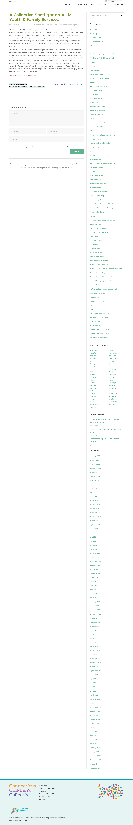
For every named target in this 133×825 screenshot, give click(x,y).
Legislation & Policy (97, 252)
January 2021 (94, 703)
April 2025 (93, 496)
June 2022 (93, 634)
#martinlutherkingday (98, 107)
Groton (92, 383)
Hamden (93, 388)
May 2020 (93, 736)
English (111, 1)
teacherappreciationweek (99, 317)
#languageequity (96, 98)
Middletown (94, 407)
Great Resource (95, 224)
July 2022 (93, 630)
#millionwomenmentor (98, 123)
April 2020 (93, 740)
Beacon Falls (94, 350)
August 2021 (94, 675)
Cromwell (93, 366)
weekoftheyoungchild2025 (99, 334)
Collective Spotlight (37, 25)
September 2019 (95, 768)
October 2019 (94, 764)
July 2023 (93, 582)
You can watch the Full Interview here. (22, 75)
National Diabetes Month (99, 265)
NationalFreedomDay (97, 273)
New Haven (113, 356)
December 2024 (95, 513)
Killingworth (94, 396)
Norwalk (112, 361)
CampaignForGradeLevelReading (101, 208)
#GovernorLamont (96, 74)
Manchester (94, 404)
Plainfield (112, 372)
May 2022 (93, 638)
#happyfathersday (96, 90)
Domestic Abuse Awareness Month (102, 220)
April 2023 (93, 594)
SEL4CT (92, 309)
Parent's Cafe (94, 285)
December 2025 (95, 464)
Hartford (93, 391)
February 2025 (95, 505)
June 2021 (93, 683)
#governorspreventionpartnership (102, 78)
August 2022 (94, 626)
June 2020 (93, 732)
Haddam (93, 385)
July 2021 (93, 679)
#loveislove (94, 103)
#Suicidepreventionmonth (99, 175)
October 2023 (94, 569)
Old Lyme (112, 366)
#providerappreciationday (99, 155)
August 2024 (94, 529)
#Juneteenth (94, 94)
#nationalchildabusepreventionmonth (104, 135)
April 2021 (93, 691)
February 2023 (95, 602)
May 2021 (93, 687)
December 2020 (95, 707)
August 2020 (94, 723)
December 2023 (95, 561)
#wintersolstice (95, 188)
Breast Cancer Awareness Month (101, 204)
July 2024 (93, 533)
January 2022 (94, 654)
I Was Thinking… (96, 236)
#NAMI (92, 131)
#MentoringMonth (96, 115)
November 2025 (95, 468)
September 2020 (95, 719)
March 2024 (94, 549)
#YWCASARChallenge (97, 196)
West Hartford (114, 396)
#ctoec (92, 62)
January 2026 (94, 460)
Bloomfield (93, 353)
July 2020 (93, 727)
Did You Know (52, 25)
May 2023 (93, 590)
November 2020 (95, 711)
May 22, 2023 (14, 25)
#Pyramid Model (96, 159)
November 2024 (95, 517)
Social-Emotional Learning (99, 313)
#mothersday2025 (96, 127)
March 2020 (94, 744)
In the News (94, 244)
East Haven (94, 377)
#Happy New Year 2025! (98, 86)
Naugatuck (112, 350)
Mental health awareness (99, 261)
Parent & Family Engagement (100, 281)
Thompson (113, 393)
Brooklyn (93, 364)
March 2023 (94, 598)
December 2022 (95, 610)
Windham (112, 404)
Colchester (93, 372)
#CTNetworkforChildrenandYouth (102, 58)
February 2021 (95, 699)
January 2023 (94, 606)
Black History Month (97, 200)
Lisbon (92, 402)
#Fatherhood (94, 70)
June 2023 (93, 586)
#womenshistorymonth (98, 192)
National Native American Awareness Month (106, 269)
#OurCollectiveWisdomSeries (100, 143)
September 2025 (95, 476)
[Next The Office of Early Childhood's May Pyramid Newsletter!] (78, 166)
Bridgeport (93, 358)
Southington (113, 383)
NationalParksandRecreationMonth (103, 277)
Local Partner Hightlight (68, 25)
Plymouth (112, 375)
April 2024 (93, 545)
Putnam (112, 380)
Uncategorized (95, 325)
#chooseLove (94, 46)
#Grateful (93, 82)
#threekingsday (95, 180)
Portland (112, 377)
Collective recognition (37, 87)
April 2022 (93, 642)
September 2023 (95, 573)
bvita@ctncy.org (44, 796)
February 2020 (95, 748)
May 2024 (93, 541)
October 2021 (94, 667)
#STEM (92, 171)
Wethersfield (113, 402)
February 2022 (95, 650)
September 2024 (95, 525)
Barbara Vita (95, 426)
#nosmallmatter (96, 139)
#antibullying (94, 34)
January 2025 (94, 509)
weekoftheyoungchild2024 (99, 329)
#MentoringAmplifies (97, 111)
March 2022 (94, 646)
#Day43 (92, 66)
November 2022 (95, 614)
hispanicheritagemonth (98, 228)
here (53, 66)
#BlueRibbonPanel (96, 42)
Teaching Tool (95, 321)
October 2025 (94, 472)
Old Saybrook (114, 369)
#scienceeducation (96, 167)
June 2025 (93, 488)
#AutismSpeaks (95, 38)
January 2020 (94, 752)
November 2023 (95, 565)
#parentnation (95, 147)
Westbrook (113, 399)
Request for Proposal (97, 301)
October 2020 (94, 715)
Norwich (112, 364)
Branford (93, 356)
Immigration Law (96, 240)
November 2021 (95, 663)
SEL (91, 305)
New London (113, 358)
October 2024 (94, 521)
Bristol (92, 361)
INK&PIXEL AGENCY (22, 820)
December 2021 (95, 659)
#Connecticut (94, 50)
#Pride (92, 151)
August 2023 (94, 577)
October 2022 (94, 618)
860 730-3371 (44, 799)
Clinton (92, 369)
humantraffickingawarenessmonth (102, 232)
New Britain (113, 353)
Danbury (93, 375)
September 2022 (95, 622)
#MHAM (92, 119)
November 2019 (95, 760)
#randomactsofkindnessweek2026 (102, 163)
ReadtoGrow (94, 297)
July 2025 (93, 484)
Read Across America (97, 293)
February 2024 (95, 553)
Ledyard (92, 399)
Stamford (112, 388)
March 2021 (94, 695)
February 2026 (95, 456)
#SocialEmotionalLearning (18, 87)
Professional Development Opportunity (104, 289)
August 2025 (94, 480)
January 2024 (94, 557)
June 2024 (93, 537)
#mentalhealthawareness (18, 84)
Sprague (112, 385)
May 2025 (93, 492)
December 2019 (95, 756)
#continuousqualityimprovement (102, 54)
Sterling (111, 391)
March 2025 (94, 500)
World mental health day (99, 338)
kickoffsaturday (95, 248)
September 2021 (95, 671)
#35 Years (93, 30)
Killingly (92, 393)
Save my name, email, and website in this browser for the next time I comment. (39, 147)
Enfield (92, 380)
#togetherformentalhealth (100, 184)
